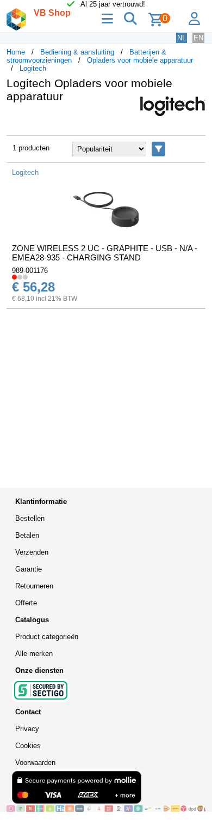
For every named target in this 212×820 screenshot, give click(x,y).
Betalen (27, 535)
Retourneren (34, 586)
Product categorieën (46, 637)
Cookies (28, 746)
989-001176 (30, 270)
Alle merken (34, 653)
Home (16, 52)
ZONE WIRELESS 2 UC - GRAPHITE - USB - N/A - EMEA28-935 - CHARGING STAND (104, 253)
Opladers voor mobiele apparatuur (140, 60)
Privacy (27, 729)
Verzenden (31, 552)
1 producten (31, 148)
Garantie (28, 569)
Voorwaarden (35, 762)
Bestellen (30, 518)
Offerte (26, 603)
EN (198, 38)
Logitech (33, 68)
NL (181, 38)
